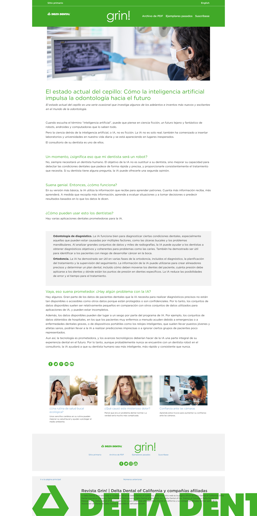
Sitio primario (55, 3)
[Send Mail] (66, 364)
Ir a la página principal (50, 479)
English (205, 3)
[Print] (72, 364)
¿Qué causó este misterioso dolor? (127, 408)
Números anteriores (132, 479)
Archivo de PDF (152, 16)
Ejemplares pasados (179, 16)
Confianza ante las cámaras (177, 408)
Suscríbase (202, 16)
